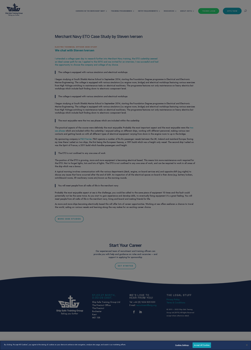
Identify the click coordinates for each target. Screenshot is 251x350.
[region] (125, 345)
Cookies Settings (182, 345)
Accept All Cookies (202, 345)
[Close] (247, 345)
